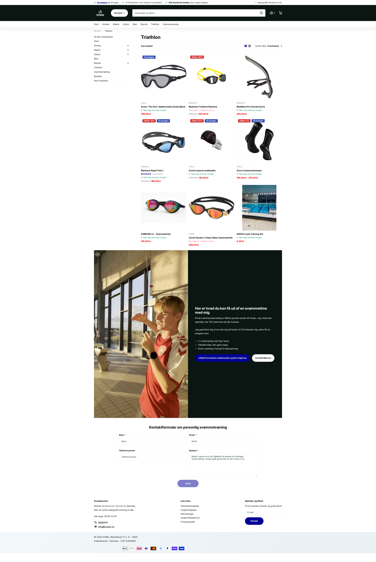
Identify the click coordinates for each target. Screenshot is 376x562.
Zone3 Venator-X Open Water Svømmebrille (211, 237)
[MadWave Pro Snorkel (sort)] (259, 77)
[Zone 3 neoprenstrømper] (259, 140)
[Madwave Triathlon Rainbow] (211, 77)
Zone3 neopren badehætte (202, 170)
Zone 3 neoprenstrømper (249, 170)
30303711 (103, 522)
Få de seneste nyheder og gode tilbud (263, 506)
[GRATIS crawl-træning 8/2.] (259, 207)
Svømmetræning (171, 24)
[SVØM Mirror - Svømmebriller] (163, 207)
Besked (193, 450)
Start (96, 24)
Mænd (116, 24)
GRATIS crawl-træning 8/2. (250, 234)
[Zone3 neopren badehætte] (211, 140)
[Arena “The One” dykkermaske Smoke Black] (163, 77)
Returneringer (187, 514)
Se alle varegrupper (103, 36)
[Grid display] (246, 46)
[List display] (249, 46)
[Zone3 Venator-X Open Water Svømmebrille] (211, 207)
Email (193, 435)
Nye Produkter (101, 80)
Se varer (118, 13)
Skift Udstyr (128, 54)
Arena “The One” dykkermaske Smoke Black (163, 106)
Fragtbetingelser (189, 510)
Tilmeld (254, 521)
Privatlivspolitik (188, 522)
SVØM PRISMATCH (190, 518)
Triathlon (155, 24)
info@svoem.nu (106, 527)
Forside (97, 31)
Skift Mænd (128, 50)
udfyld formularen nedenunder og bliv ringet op (222, 358)
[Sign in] (272, 13)
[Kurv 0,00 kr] (280, 13)
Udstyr (126, 24)
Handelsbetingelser (190, 506)
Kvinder (105, 24)
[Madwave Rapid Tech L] (163, 140)
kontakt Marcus (263, 358)
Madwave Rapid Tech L (152, 170)
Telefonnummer (127, 450)
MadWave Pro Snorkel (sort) (251, 106)
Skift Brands (128, 63)
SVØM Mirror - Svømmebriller (156, 234)
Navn (122, 435)
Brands (144, 24)
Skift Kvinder (128, 46)
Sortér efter (260, 46)
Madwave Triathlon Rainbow (203, 106)
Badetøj (97, 76)
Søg (261, 13)
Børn (135, 24)
